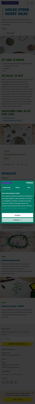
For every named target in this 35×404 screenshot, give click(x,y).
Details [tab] (18, 187)
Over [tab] (28, 187)
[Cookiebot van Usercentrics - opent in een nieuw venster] (26, 183)
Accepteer (17, 215)
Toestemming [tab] (6, 187)
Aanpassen (17, 220)
